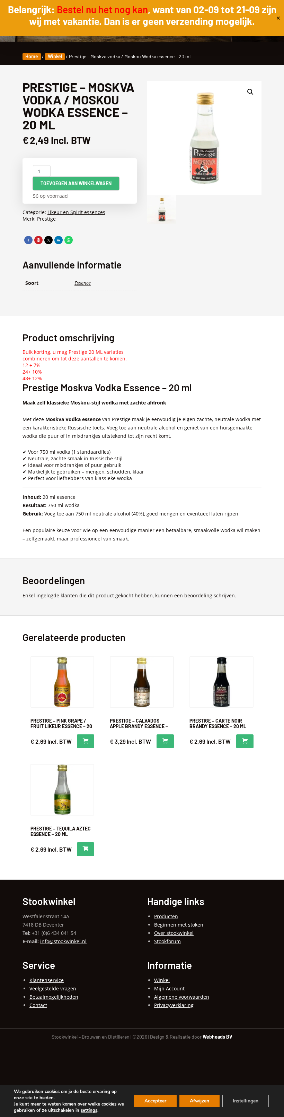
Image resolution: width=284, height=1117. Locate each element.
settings (89, 1110)
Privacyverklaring (174, 1005)
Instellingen (245, 1101)
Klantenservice (46, 980)
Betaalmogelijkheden (53, 997)
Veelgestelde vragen (52, 988)
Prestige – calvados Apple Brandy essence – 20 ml (139, 726)
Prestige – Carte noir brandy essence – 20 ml (217, 723)
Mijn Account (169, 988)
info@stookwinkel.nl (63, 941)
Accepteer (155, 1101)
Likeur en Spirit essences (76, 212)
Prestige (46, 218)
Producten (166, 916)
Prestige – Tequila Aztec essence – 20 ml (60, 831)
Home (31, 56)
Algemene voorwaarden (181, 997)
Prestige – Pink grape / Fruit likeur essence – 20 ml (61, 726)
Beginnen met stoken (178, 924)
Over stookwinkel (174, 933)
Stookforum (167, 941)
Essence (82, 283)
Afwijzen (199, 1101)
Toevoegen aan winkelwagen (76, 183)
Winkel (55, 56)
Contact (38, 1005)
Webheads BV (217, 1037)
